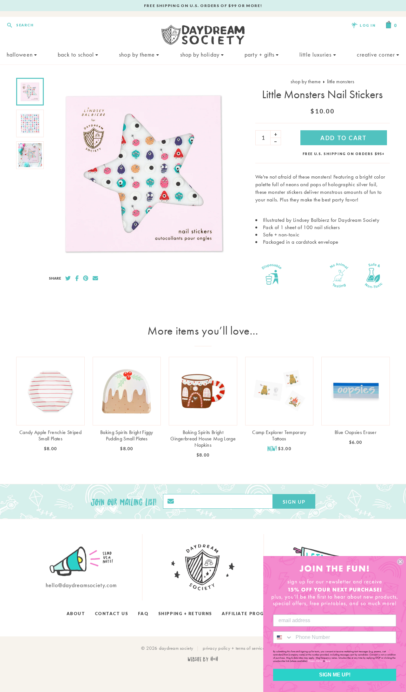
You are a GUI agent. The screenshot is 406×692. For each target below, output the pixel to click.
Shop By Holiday (200, 54)
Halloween (20, 54)
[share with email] (95, 278)
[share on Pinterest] (85, 278)
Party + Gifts (260, 54)
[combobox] (282, 637)
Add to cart (343, 137)
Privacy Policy (315, 660)
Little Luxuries (316, 54)
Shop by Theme (137, 54)
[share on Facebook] (77, 278)
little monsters (341, 81)
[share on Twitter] (68, 278)
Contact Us (111, 613)
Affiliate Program (248, 613)
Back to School (76, 54)
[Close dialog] (400, 562)
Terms (328, 660)
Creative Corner (376, 54)
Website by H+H (203, 658)
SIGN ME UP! (334, 674)
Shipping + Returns (185, 613)
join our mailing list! (124, 501)
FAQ (143, 613)
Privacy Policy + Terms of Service (234, 648)
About (76, 613)
